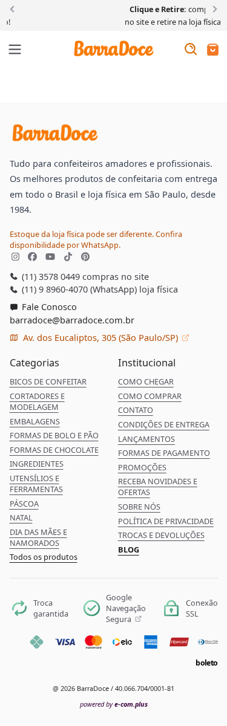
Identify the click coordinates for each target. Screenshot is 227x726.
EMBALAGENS (35, 421)
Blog (128, 549)
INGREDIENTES (37, 463)
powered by (114, 703)
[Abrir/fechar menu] (15, 50)
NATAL (21, 517)
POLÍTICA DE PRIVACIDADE (166, 521)
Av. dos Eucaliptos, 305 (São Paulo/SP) (100, 337)
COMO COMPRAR (150, 396)
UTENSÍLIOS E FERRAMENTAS (36, 483)
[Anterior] (14, 8)
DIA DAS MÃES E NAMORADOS (38, 537)
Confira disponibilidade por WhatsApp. (96, 239)
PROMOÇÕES (142, 467)
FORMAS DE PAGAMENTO (164, 452)
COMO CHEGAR (146, 381)
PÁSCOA (24, 503)
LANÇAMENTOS (146, 438)
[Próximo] (212, 8)
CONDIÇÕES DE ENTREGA (163, 424)
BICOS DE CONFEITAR (48, 381)
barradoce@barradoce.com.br (72, 320)
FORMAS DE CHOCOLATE (54, 449)
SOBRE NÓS (139, 506)
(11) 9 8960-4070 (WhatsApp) (78, 289)
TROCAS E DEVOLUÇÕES (161, 535)
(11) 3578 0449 (49, 276)
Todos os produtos (43, 556)
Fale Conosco (48, 306)
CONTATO (135, 409)
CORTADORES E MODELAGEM (37, 401)
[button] (212, 50)
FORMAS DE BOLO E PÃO (54, 435)
